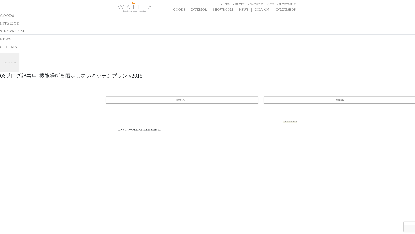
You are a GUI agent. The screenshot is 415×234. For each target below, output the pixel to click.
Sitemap (238, 4)
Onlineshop (285, 9)
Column (262, 9)
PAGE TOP (290, 122)
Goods (179, 9)
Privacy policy (286, 4)
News (244, 9)
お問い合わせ (182, 100)
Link (270, 4)
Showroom (223, 9)
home (225, 4)
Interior (199, 9)
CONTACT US (255, 4)
